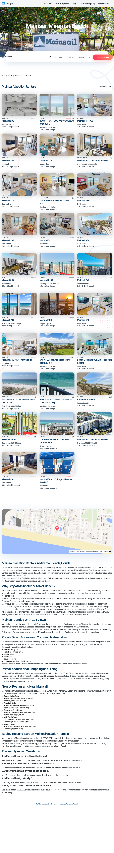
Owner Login (103, 3)
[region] (57, 531)
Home (3, 76)
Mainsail (28, 76)
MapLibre (72, 551)
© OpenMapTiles (88, 551)
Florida (10, 76)
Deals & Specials (62, 3)
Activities (48, 3)
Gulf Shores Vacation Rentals (46, 804)
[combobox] (27, 56)
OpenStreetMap (103, 551)
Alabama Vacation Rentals (69, 804)
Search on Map (103, 57)
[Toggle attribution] (109, 551)
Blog (74, 3)
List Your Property (87, 3)
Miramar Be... (19, 76)
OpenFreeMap (79, 551)
